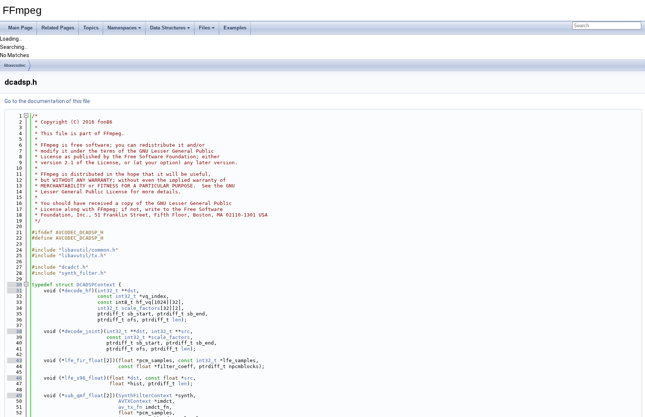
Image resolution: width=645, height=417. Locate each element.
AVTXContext (134, 401)
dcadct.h (73, 267)
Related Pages (57, 28)
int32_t (107, 290)
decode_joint (82, 331)
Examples (235, 28)
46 (14, 378)
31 (14, 290)
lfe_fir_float (84, 360)
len (176, 320)
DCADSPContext (96, 284)
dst (131, 290)
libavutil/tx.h (82, 255)
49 (14, 395)
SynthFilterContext (145, 395)
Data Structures (168, 28)
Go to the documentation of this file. (47, 101)
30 (14, 284)
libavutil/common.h (88, 250)
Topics (91, 28)
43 (14, 360)
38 (14, 331)
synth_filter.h (82, 273)
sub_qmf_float (84, 395)
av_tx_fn (130, 407)
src (185, 331)
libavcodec (14, 65)
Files (204, 28)
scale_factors (140, 308)
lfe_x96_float (84, 378)
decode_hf (78, 290)
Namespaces (122, 28)
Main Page (20, 28)
